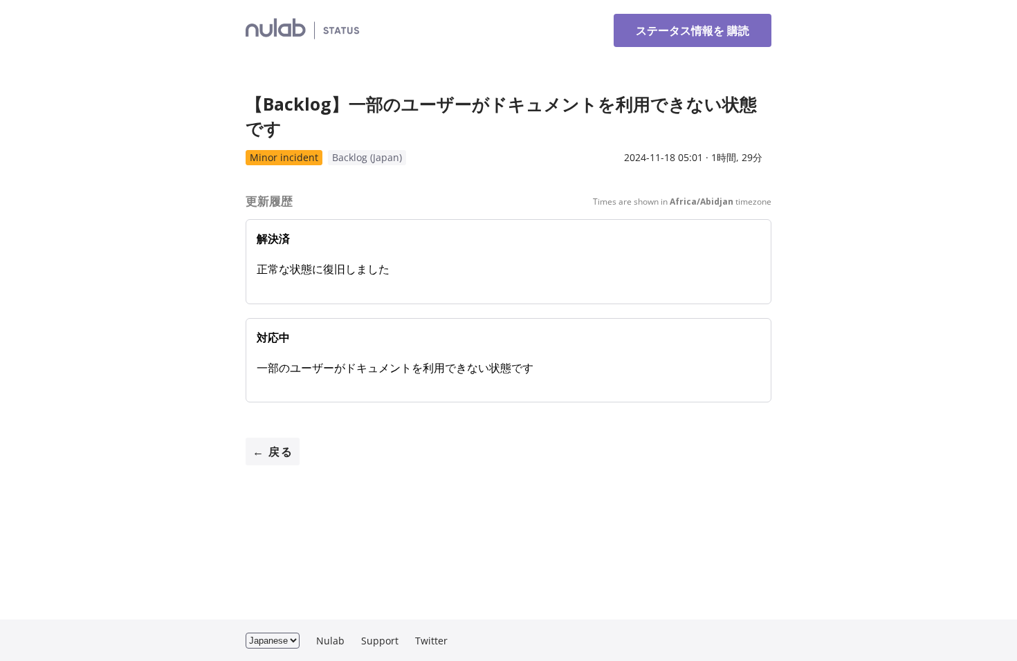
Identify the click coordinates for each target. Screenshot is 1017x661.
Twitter (431, 640)
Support (379, 640)
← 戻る (273, 451)
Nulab (330, 640)
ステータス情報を (692, 30)
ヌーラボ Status (419, 30)
